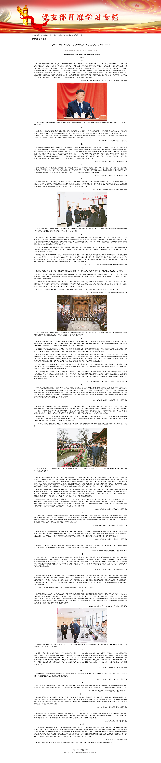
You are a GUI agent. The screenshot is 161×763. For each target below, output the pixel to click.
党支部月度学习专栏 (59, 35)
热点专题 (48, 35)
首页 (42, 35)
